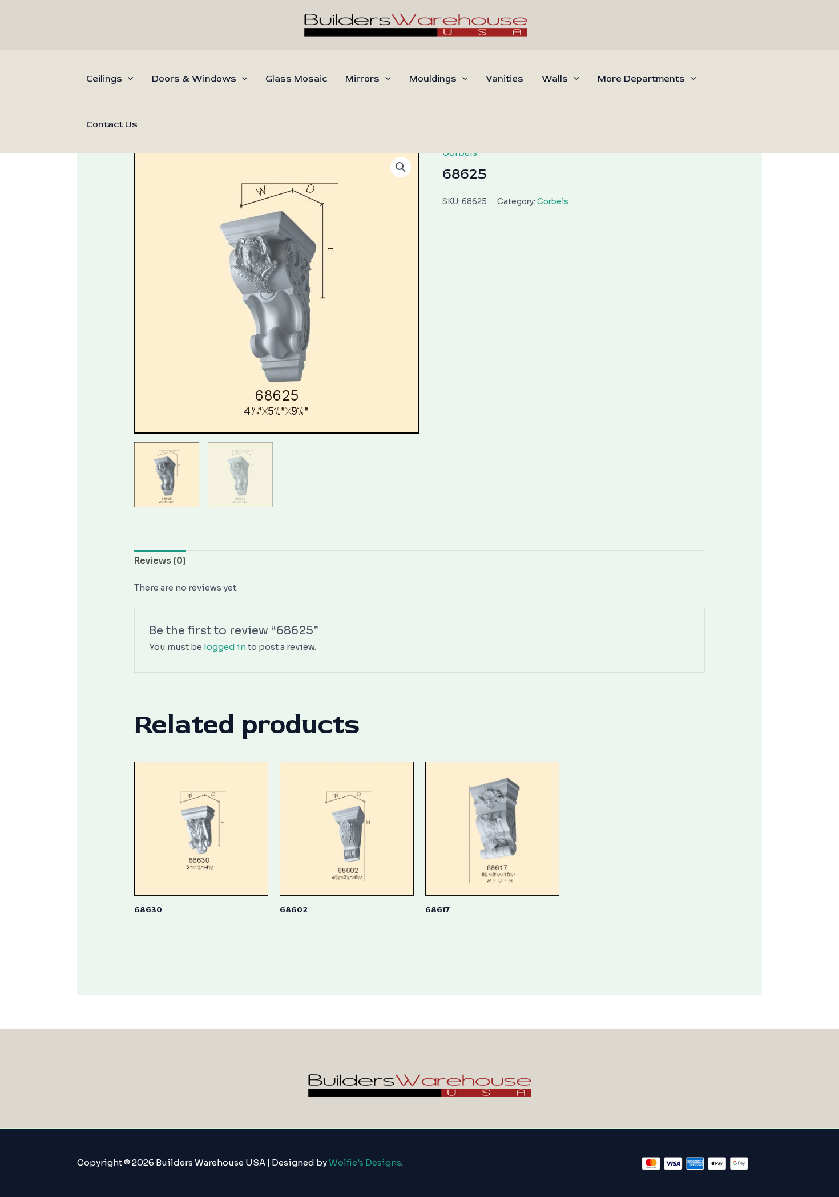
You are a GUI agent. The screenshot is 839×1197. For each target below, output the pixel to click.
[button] (128, 79)
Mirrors (362, 78)
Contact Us (112, 124)
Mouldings (433, 78)
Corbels (552, 202)
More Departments (641, 78)
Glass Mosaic (296, 78)
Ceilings (104, 78)
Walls (555, 78)
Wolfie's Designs (365, 1162)
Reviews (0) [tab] (160, 560)
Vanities (504, 78)
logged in (225, 646)
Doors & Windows (194, 78)
